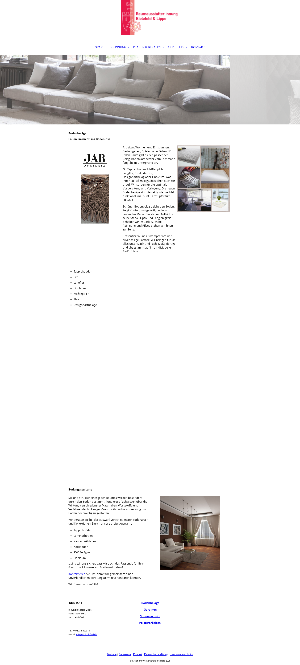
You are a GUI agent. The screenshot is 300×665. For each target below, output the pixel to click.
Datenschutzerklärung (156, 654)
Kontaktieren (76, 574)
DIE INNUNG (118, 47)
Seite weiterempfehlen (181, 654)
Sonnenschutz (150, 616)
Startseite (111, 654)
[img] (150, 17)
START (99, 47)
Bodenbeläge (150, 603)
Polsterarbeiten (150, 623)
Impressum (125, 654)
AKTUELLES (176, 47)
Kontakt (137, 654)
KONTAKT (198, 47)
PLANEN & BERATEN (147, 47)
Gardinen (150, 609)
